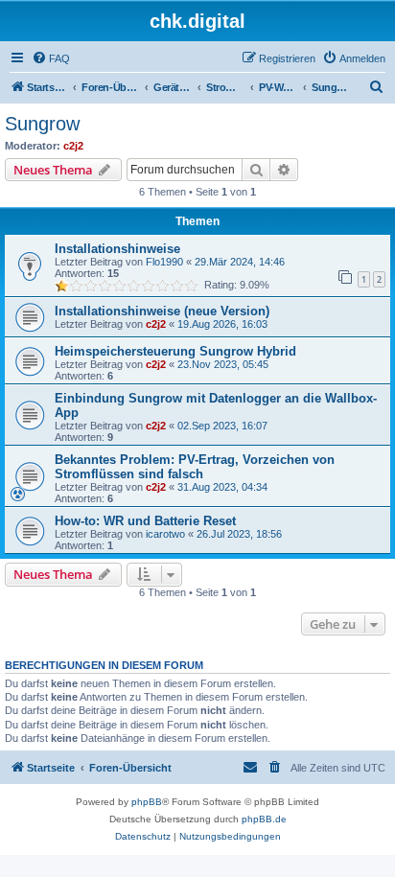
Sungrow (42, 123)
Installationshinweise (117, 249)
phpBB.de (264, 819)
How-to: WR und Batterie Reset (145, 521)
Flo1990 (164, 261)
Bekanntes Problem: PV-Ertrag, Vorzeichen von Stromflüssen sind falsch (195, 466)
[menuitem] (51, 58)
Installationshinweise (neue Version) (162, 311)
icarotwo (165, 534)
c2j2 (73, 145)
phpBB (146, 801)
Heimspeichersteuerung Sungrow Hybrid (175, 351)
